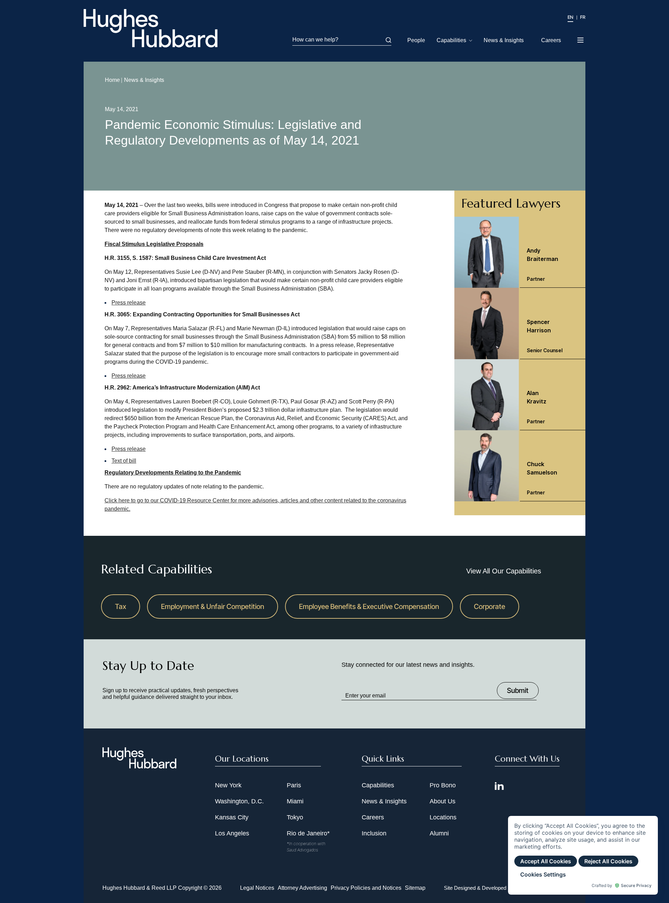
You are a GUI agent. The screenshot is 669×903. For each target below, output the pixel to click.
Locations (443, 817)
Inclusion (374, 833)
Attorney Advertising (302, 888)
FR (582, 17)
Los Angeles (232, 833)
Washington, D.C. (239, 801)
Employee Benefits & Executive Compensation (369, 606)
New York (228, 785)
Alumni (439, 833)
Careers (551, 40)
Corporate (489, 606)
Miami (295, 801)
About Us (442, 801)
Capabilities (451, 40)
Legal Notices (257, 888)
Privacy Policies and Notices (366, 888)
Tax (120, 606)
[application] (583, 855)
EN (570, 17)
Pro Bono (443, 785)
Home (112, 80)
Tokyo (295, 817)
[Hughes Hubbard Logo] (150, 28)
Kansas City (231, 817)
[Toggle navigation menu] (581, 38)
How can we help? (315, 40)
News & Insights (504, 40)
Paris (294, 785)
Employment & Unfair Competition (212, 606)
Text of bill (124, 461)
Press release (129, 303)
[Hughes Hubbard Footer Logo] (139, 766)
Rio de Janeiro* (308, 833)
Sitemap (415, 888)
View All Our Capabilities (503, 571)
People (416, 40)
